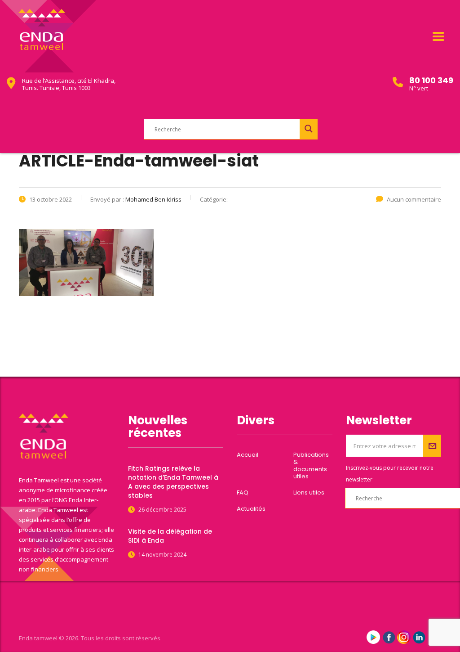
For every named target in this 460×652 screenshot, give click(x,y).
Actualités (251, 509)
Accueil (247, 455)
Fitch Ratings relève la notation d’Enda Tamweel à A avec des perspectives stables (173, 482)
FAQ (242, 492)
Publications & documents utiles (311, 465)
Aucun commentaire (414, 199)
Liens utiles (308, 492)
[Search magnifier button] (309, 128)
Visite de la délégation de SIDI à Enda (170, 536)
